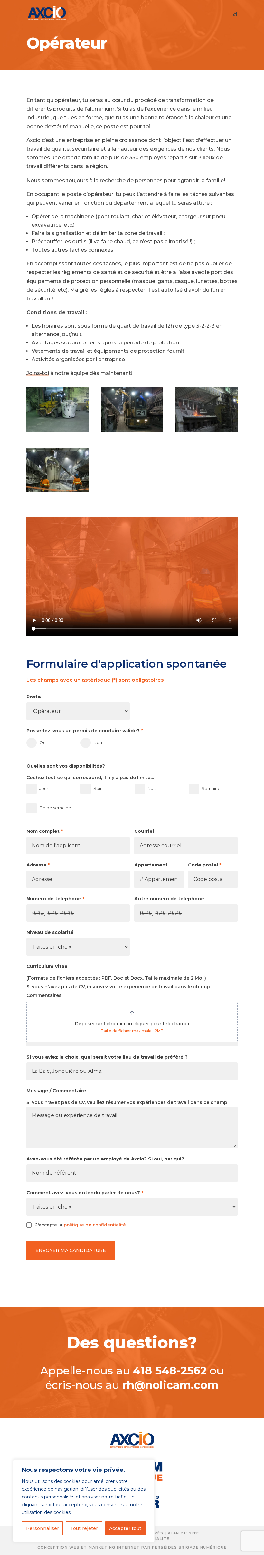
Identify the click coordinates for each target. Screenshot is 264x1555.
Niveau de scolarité (50, 932)
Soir (97, 788)
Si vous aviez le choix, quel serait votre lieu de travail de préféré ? (107, 1057)
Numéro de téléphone (55, 899)
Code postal (204, 865)
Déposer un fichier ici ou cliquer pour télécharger (132, 1023)
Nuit (151, 788)
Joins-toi (37, 373)
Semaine (211, 788)
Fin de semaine (55, 807)
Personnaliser (42, 1528)
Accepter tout (125, 1528)
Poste (33, 697)
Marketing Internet (114, 1547)
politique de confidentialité (95, 1224)
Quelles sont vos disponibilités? (65, 766)
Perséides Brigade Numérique (189, 1547)
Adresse (38, 865)
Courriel (144, 831)
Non (97, 742)
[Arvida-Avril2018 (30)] (132, 430)
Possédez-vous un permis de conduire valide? (84, 730)
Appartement (151, 865)
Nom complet (44, 831)
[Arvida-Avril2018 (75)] (206, 430)
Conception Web (58, 1547)
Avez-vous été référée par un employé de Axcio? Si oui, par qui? (105, 1159)
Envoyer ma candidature (70, 1250)
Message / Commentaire (56, 1091)
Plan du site (183, 1533)
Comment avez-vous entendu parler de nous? (84, 1192)
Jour (43, 788)
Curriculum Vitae (47, 966)
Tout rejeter (84, 1528)
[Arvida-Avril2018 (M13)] (57, 490)
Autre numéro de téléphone (169, 899)
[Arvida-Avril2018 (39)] (57, 430)
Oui (43, 742)
